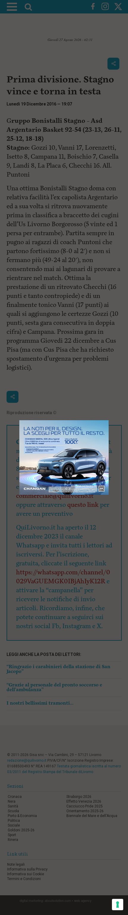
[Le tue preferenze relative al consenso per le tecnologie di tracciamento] (117, 904)
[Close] (109, 420)
